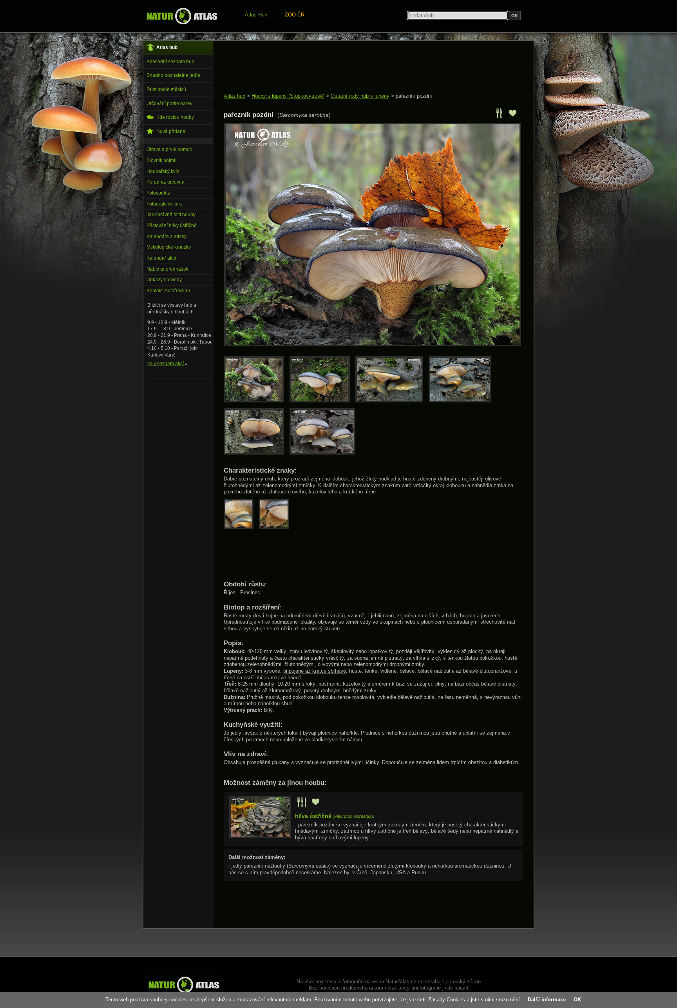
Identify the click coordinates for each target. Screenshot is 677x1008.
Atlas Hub (256, 15)
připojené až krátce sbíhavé (314, 671)
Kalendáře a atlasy (166, 236)
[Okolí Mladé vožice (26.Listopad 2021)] (257, 401)
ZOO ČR (294, 15)
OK (577, 1000)
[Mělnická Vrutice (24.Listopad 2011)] (324, 453)
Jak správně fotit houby (171, 214)
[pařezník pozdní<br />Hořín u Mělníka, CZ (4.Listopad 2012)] (372, 345)
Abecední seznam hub (170, 61)
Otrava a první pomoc (169, 149)
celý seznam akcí (165, 363)
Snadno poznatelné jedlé (173, 75)
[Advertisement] (366, 67)
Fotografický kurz (165, 204)
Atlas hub (234, 96)
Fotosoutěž (158, 193)
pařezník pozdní (414, 96)
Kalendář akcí (161, 258)
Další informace (547, 1000)
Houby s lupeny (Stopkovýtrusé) (288, 96)
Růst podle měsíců (166, 89)
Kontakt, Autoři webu (168, 290)
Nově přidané (170, 131)
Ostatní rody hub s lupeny (360, 96)
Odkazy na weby (164, 279)
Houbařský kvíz (163, 171)
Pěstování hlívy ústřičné (172, 225)
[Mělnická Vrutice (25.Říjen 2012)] (257, 453)
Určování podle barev (169, 103)
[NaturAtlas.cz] (182, 16)
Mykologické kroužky (169, 247)
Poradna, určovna (166, 182)
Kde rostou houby (175, 117)
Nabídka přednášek (167, 269)
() (334, 816)
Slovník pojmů (162, 160)
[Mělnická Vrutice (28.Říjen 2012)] (392, 401)
